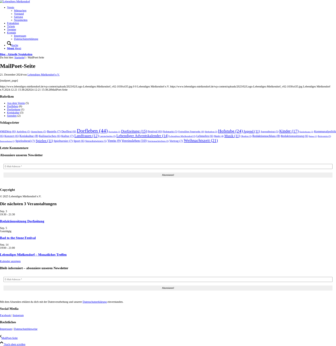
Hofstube (230, 130)
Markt (219, 136)
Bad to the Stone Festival (18, 238)
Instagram (18, 315)
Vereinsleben (134, 141)
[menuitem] (171, 14)
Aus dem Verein (16, 103)
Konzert (11, 136)
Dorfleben (12, 106)
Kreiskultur (13, 112)
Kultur (67, 136)
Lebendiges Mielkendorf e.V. (43, 74)
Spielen (44, 141)
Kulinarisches (50, 136)
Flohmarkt (170, 131)
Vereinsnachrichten (158, 141)
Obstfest (246, 136)
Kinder (289, 131)
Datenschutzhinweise (25, 328)
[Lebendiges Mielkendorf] (15, 1)
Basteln (54, 131)
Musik (232, 136)
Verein (114, 141)
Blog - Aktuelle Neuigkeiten (16, 54)
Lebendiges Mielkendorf (182, 136)
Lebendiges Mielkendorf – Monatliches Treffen (33, 254)
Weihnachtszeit (201, 140)
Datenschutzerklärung (95, 301)
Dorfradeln (114, 132)
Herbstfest (211, 131)
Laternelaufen (107, 136)
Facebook (5, 315)
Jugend (251, 131)
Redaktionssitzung (294, 136)
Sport (79, 141)
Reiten (313, 136)
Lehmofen (204, 136)
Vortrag (176, 141)
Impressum (6, 328)
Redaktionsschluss (266, 136)
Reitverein (324, 136)
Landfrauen (86, 136)
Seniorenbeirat (7, 141)
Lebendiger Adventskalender (142, 136)
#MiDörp (8, 131)
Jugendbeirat (270, 131)
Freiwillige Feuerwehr (191, 131)
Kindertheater (306, 132)
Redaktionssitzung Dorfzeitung (22, 221)
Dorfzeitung (13, 109)
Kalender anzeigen (10, 261)
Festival (155, 131)
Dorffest (68, 131)
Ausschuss (38, 131)
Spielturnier (63, 141)
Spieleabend (25, 141)
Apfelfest (23, 131)
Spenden (12, 115)
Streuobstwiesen (96, 140)
